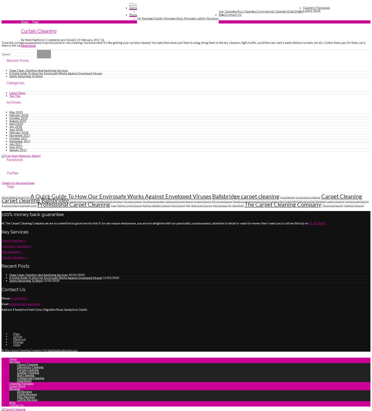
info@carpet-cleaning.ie (24, 304)
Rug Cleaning (246, 11)
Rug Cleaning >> (12, 252)
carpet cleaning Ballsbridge (35, 200)
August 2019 (17, 121)
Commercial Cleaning (271, 11)
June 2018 (16, 129)
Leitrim (17, 336)
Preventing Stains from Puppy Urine (19, 205)
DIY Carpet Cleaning (222, 201)
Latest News (17, 93)
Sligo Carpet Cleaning (201, 205)
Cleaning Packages (21, 383)
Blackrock (19, 339)
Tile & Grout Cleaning (332, 205)
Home (24, 21)
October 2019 (18, 118)
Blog (12, 402)
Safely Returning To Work (26, 76)
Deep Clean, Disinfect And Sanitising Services (38, 70)
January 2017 (18, 150)
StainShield (295, 11)
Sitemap (18, 342)
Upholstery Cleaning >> (17, 246)
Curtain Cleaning (39, 31)
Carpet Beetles (287, 197)
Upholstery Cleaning (354, 205)
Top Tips (14, 96)
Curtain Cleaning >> (14, 257)
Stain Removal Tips (222, 205)
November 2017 (19, 135)
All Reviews (145, 18)
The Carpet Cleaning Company (283, 204)
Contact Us (234, 15)
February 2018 (18, 132)
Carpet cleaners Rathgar (308, 197)
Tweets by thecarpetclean (18, 183)
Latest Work (311, 11)
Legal (16, 344)
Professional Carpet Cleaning (73, 204)
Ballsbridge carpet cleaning (245, 196)
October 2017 (18, 138)
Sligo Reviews (186, 18)
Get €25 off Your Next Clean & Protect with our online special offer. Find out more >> (67, 8)
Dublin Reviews (165, 18)
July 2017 (15, 144)
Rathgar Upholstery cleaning (157, 205)
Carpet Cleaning (341, 196)
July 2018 (15, 126)
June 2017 (16, 147)
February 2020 (18, 115)
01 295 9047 (358, 5)
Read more (28, 45)
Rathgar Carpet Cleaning (130, 205)
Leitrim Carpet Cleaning (357, 201)
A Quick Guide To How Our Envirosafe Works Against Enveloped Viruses (55, 73)
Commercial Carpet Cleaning (179, 201)
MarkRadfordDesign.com (63, 350)
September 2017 (20, 141)
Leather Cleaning (335, 201)
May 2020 (16, 112)
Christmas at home (133, 201)
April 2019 (16, 123)
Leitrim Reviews (207, 18)
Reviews (135, 15)
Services (14, 361)
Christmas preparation (153, 201)
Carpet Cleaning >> (14, 240)
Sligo (188, 205)
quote (114, 205)
